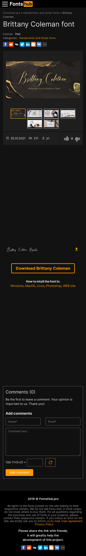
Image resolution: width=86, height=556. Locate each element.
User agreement (71, 521)
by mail (55, 521)
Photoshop (53, 286)
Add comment (19, 472)
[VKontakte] (39, 44)
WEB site (69, 286)
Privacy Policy (44, 524)
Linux (40, 286)
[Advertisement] (43, 194)
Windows (17, 286)
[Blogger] (33, 44)
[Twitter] (22, 44)
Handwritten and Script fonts (37, 38)
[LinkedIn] (27, 44)
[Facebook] (5, 44)
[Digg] (16, 44)
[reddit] (11, 44)
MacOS (30, 286)
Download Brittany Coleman (43, 268)
